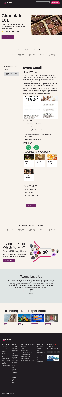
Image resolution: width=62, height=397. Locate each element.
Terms (3, 391)
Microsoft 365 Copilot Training (5, 354)
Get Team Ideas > (8, 260)
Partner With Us (40, 361)
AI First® (22, 348)
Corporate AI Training (4, 347)
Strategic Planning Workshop (27, 352)
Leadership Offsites (14, 358)
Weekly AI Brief (5, 368)
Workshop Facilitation (25, 356)
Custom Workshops (25, 358)
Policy (7, 391)
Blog (38, 350)
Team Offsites (15, 360)
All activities (14, 348)
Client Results (40, 346)
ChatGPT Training (6, 360)
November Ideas (14, 370)
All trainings (23, 346)
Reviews (39, 348)
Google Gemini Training (5, 362)
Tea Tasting (29, 192)
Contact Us (39, 355)
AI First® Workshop (4, 350)
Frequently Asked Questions (41, 353)
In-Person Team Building (15, 354)
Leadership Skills (24, 350)
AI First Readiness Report (6, 366)
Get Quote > (8, 36)
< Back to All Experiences (9, 11)
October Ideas (14, 366)
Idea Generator (14, 380)
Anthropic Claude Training (5, 357)
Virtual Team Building (15, 351)
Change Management (25, 354)
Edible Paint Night (31, 189)
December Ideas (14, 373)
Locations (39, 359)
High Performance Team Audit (27, 360)
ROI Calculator (15, 382)
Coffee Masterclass (32, 195)
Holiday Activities (14, 376)
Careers (39, 357)
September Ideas (14, 363)
